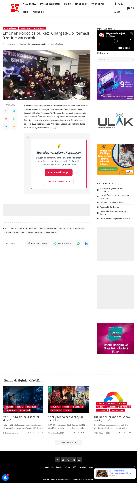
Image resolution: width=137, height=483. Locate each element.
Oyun (67, 410)
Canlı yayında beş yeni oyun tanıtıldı (65, 418)
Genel (20, 407)
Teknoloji (39, 28)
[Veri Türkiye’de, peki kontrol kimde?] (23, 399)
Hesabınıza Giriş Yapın (59, 181)
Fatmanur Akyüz (38, 44)
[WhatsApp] (14, 119)
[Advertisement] (51, 210)
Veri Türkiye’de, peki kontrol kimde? (21, 418)
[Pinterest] (6, 119)
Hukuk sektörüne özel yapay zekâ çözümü (112, 418)
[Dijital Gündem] (15, 8)
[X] (119, 4)
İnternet (10, 410)
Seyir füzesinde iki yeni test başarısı (115, 218)
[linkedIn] (86, 243)
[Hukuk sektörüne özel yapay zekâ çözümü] (114, 399)
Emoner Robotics (27, 229)
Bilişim (9, 407)
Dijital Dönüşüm (117, 403)
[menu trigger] (7, 8)
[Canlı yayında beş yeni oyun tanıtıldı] (68, 399)
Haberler (25, 28)
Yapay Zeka (117, 410)
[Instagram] (122, 4)
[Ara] (132, 8)
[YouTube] (118, 12)
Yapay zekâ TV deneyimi (110, 207)
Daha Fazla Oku (34, 433)
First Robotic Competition (43, 232)
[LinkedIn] (115, 12)
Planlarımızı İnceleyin (58, 172)
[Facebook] (115, 4)
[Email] (14, 126)
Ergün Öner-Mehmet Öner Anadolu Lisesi (62, 229)
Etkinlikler (10, 28)
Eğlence (55, 407)
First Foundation (15, 232)
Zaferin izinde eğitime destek (112, 202)
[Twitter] (14, 111)
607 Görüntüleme (57, 44)
